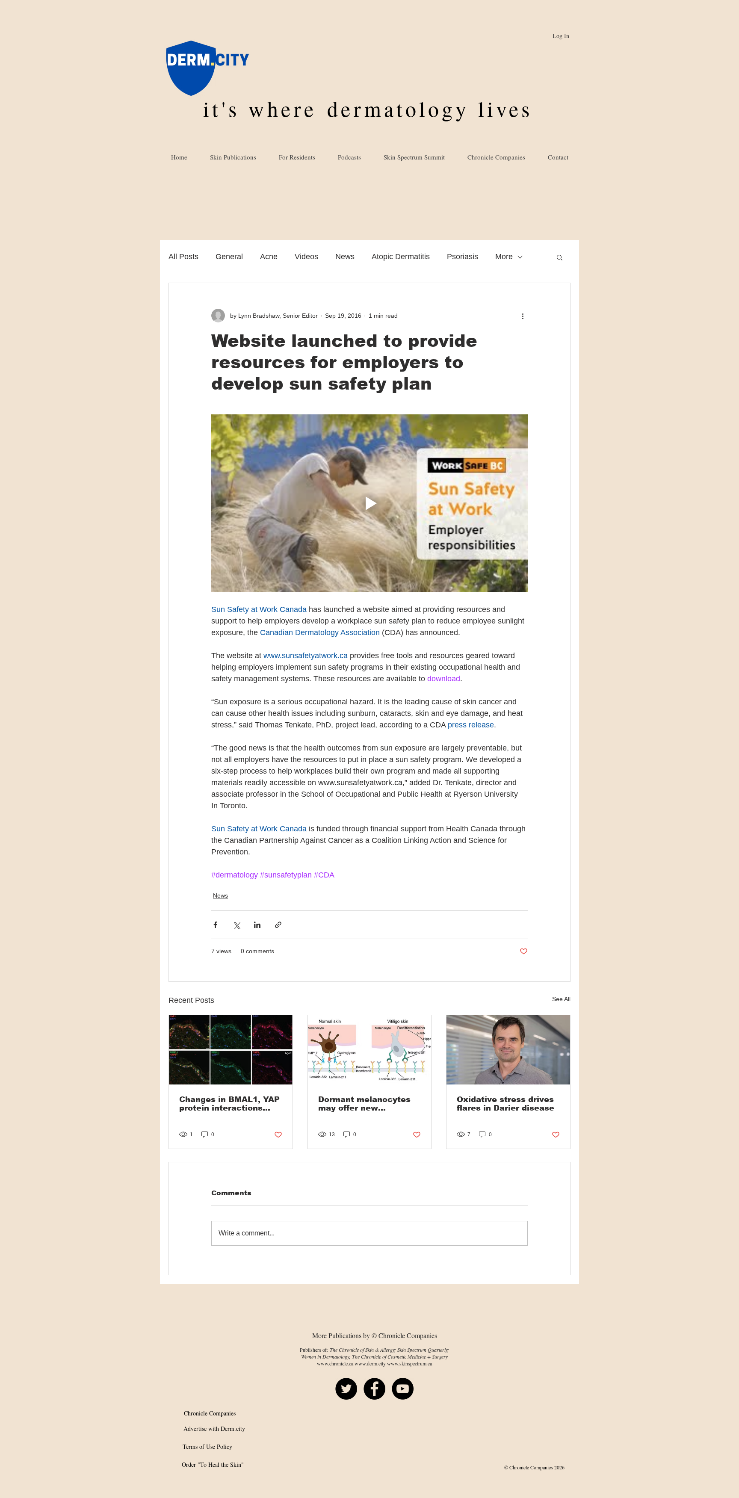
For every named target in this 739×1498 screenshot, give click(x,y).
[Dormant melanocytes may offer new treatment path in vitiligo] (370, 1049)
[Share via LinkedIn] (257, 925)
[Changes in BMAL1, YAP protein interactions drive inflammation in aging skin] (231, 1049)
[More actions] (522, 315)
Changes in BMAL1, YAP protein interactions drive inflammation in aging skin (229, 1103)
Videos (306, 256)
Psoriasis (462, 256)
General (229, 256)
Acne (269, 256)
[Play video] (369, 503)
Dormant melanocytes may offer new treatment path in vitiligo (364, 1103)
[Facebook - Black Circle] (374, 1389)
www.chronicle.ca (335, 1363)
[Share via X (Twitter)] (236, 925)
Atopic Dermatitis (401, 256)
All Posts (183, 256)
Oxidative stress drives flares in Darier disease (505, 1103)
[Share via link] (278, 925)
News (345, 256)
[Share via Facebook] (215, 925)
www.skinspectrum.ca (409, 1363)
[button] (560, 257)
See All (561, 999)
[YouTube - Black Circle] (403, 1389)
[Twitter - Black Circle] (346, 1389)
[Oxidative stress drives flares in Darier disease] (508, 1049)
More (504, 256)
